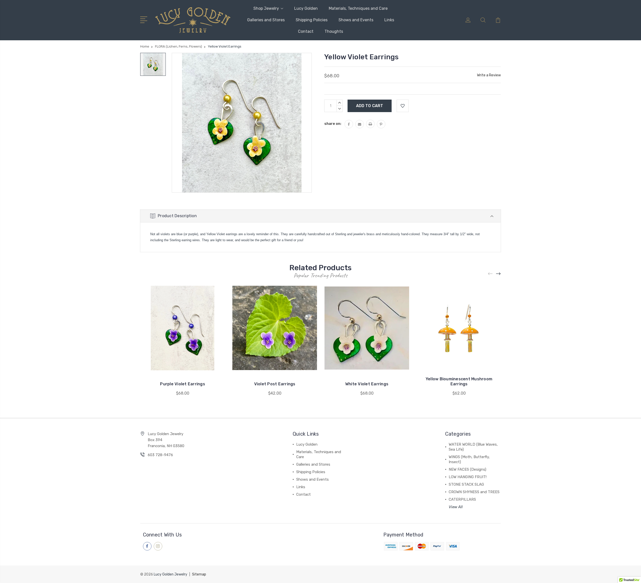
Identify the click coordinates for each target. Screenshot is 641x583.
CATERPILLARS (462, 499)
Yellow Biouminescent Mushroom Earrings (459, 381)
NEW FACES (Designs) (467, 469)
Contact (305, 31)
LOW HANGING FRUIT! (468, 477)
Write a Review (489, 75)
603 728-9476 (160, 455)
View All (456, 507)
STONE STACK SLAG (466, 484)
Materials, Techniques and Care (358, 8)
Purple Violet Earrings (182, 384)
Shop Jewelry (266, 8)
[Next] (498, 274)
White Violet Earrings (366, 384)
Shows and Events (356, 20)
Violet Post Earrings (274, 384)
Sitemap (199, 574)
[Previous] (490, 274)
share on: (332, 123)
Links (389, 20)
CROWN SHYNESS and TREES (474, 492)
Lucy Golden (306, 8)
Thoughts (334, 31)
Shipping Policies (312, 20)
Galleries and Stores (266, 20)
